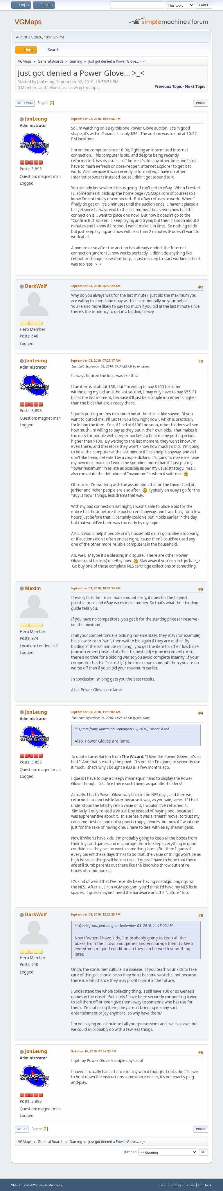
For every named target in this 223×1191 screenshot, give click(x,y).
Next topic (195, 86)
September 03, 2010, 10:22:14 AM (96, 588)
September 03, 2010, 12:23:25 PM (96, 914)
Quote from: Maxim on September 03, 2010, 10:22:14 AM (124, 729)
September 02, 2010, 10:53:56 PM (96, 118)
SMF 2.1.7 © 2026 (24, 1185)
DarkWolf (36, 286)
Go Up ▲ (205, 1185)
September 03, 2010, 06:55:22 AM (96, 286)
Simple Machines (50, 1185)
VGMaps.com (125, 887)
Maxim (33, 588)
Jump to (130, 1151)
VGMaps (28, 22)
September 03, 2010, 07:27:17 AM (96, 360)
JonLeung (36, 119)
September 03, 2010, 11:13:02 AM (96, 712)
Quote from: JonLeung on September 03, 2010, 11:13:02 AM (125, 925)
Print (201, 103)
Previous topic (168, 86)
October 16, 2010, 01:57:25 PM (93, 1051)
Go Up (22, 1129)
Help (162, 1185)
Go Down (25, 103)
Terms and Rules (182, 1185)
